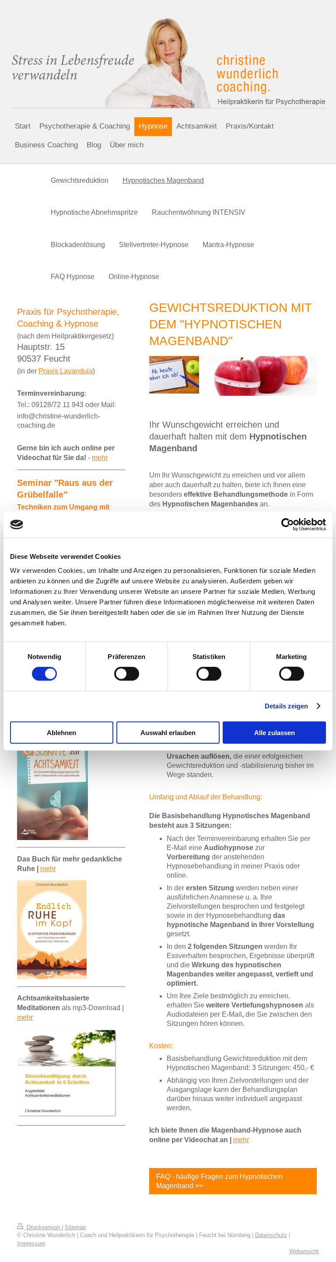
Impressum (31, 1243)
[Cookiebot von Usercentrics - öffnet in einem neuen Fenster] (287, 524)
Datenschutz (271, 1235)
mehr (241, 1139)
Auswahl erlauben (168, 732)
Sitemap (75, 1227)
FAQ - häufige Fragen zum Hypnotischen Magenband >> (219, 1181)
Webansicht (304, 1251)
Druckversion (43, 1227)
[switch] (126, 674)
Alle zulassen (274, 732)
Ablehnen (61, 732)
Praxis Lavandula (65, 371)
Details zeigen (286, 706)
